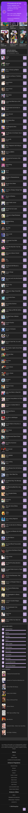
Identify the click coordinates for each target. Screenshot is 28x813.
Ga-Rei (7, 57)
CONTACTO (14, 802)
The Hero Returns (10, 537)
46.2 (25, 108)
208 (25, 607)
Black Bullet (9, 95)
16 (24, 620)
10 (24, 171)
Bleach (2, 44)
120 (3, 662)
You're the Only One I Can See (13, 246)
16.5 (25, 121)
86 (3, 658)
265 (25, 348)
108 (25, 595)
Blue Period (7, 658)
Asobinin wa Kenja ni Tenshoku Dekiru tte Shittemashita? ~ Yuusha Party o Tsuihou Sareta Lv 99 (14, 76)
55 (24, 614)
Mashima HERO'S (10, 152)
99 (24, 241)
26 (24, 247)
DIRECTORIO (14, 757)
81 (24, 569)
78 (24, 133)
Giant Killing (9, 164)
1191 (25, 361)
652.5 (24, 557)
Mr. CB (7, 335)
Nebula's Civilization (11, 329)
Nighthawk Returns (10, 411)
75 (24, 203)
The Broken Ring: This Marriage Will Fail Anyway (13, 480)
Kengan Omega (9, 272)
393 (25, 430)
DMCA (14, 795)
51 (24, 399)
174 (25, 317)
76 (24, 494)
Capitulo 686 (3, 45)
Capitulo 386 (13, 28)
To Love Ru (8, 139)
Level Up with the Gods (10, 662)
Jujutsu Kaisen (23, 44)
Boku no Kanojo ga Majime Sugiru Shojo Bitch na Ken (12, 69)
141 (25, 392)
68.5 (25, 519)
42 (24, 285)
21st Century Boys (10, 120)
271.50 (24, 367)
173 (25, 127)
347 (25, 298)
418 (25, 373)
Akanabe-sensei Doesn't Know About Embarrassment (13, 436)
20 (24, 266)
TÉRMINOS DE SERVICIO (14, 797)
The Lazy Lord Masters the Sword (14, 531)
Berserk (12, 26)
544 (25, 165)
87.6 (25, 70)
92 (24, 576)
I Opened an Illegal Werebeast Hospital (13, 215)
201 (25, 462)
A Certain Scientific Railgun (12, 600)
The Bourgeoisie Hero (11, 126)
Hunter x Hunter (14, 44)
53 (24, 418)
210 (25, 544)
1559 (25, 386)
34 (24, 513)
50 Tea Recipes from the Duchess (14, 468)
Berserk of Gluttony (10, 196)
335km (7, 512)
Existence (8, 379)
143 (25, 468)
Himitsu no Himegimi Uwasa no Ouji (13, 581)
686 (3, 640)
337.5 (24, 323)
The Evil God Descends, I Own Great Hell (13, 575)
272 (25, 355)
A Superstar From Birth (11, 240)
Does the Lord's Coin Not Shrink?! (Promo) (14, 278)
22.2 (25, 102)
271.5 (3, 647)
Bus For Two (9, 284)
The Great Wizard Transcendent (13, 544)
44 (24, 437)
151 (25, 310)
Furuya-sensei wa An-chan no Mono (13, 107)
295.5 (24, 456)
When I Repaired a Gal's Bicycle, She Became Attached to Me (13, 145)
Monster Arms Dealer (11, 183)
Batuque (8, 63)
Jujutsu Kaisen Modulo (10, 665)
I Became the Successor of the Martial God (13, 158)
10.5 (25, 152)
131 (25, 475)
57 (24, 76)
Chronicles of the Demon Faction (14, 550)
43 (24, 215)
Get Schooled (9, 449)
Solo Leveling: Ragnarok (12, 518)
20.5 (25, 95)
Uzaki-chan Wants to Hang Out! (13, 392)
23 (24, 563)
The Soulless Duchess (11, 303)
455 (25, 253)
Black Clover (9, 430)
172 (25, 443)
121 (25, 481)
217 (25, 279)
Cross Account (9, 114)
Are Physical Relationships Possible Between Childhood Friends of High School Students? (14, 588)
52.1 (25, 57)
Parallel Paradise (10, 322)
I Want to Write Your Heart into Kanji (13, 619)
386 (3, 633)
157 (25, 449)
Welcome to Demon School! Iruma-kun (12, 253)
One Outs (8, 227)
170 (25, 601)
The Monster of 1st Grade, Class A (14, 133)
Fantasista (8, 499)
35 (24, 424)
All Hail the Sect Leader (11, 208)
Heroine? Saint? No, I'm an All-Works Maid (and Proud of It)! (13, 341)
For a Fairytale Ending (11, 493)
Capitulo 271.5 (22, 45)
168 (25, 538)
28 (24, 89)
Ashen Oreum (9, 88)
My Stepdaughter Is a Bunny (12, 594)
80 (24, 525)
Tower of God (9, 556)
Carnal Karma (9, 82)
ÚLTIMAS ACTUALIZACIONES (14, 759)
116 (24, 64)
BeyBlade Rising (10, 221)
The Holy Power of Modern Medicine (12, 316)
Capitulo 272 (3, 28)
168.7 (24, 228)
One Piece (21, 26)
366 (25, 272)
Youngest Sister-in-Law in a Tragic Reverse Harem (14, 569)
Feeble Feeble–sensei (11, 202)
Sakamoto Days (4, 26)
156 (25, 532)
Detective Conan (10, 385)
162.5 (24, 140)
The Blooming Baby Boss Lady (13, 487)
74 (24, 380)
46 (24, 158)
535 (25, 209)
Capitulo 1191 (22, 28)
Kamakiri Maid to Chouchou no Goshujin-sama (13, 423)
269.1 (24, 291)
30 (24, 196)
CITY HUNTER (9, 455)
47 (24, 178)
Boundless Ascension (11, 442)
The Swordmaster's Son (11, 607)
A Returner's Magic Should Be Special (13, 291)
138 (25, 329)
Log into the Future (10, 297)
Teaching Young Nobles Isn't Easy (14, 398)
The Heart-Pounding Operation (13, 562)
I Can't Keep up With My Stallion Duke (13, 310)
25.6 (3, 666)
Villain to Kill (9, 234)
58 (24, 405)
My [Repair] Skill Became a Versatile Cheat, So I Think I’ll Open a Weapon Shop (13, 265)
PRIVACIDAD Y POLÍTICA (14, 799)
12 (24, 336)
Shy (7, 259)
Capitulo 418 (13, 45)
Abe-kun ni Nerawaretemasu (12, 177)
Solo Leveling (9, 461)
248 (25, 234)
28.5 (25, 114)
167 (25, 304)
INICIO (14, 755)
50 (24, 342)
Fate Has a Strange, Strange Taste (14, 189)
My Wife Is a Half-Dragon (12, 417)
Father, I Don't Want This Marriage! (12, 474)
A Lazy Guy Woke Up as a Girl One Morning (13, 101)
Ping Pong (8, 613)
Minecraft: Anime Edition (12, 506)
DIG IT (7, 170)
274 (25, 260)
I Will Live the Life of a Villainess (14, 525)
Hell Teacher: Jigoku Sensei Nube (14, 347)
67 (24, 83)
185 (25, 550)
